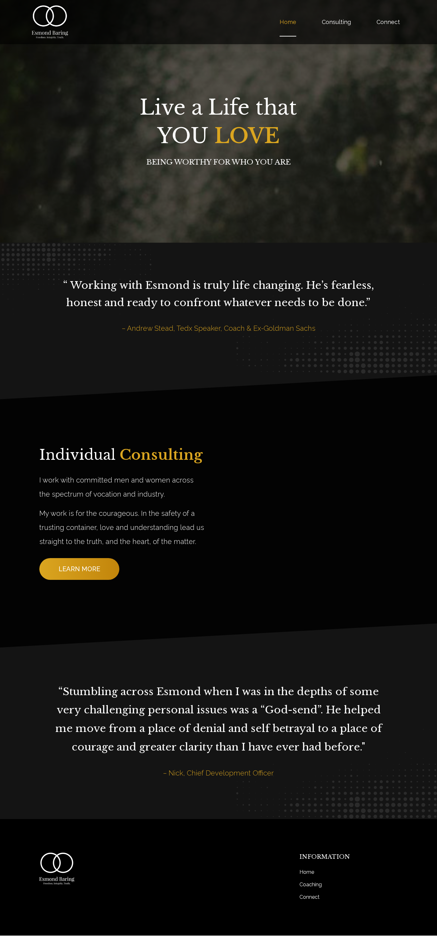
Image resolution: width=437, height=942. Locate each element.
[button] (79, 569)
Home (288, 22)
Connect (388, 22)
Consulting (336, 22)
